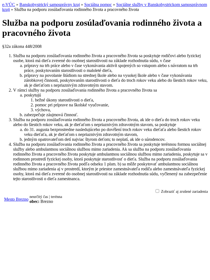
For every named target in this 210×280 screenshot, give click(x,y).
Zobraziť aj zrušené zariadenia (184, 191)
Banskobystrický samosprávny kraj (49, 4)
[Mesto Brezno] (65, 199)
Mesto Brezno (16, 199)
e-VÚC (8, 4)
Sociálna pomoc (98, 4)
